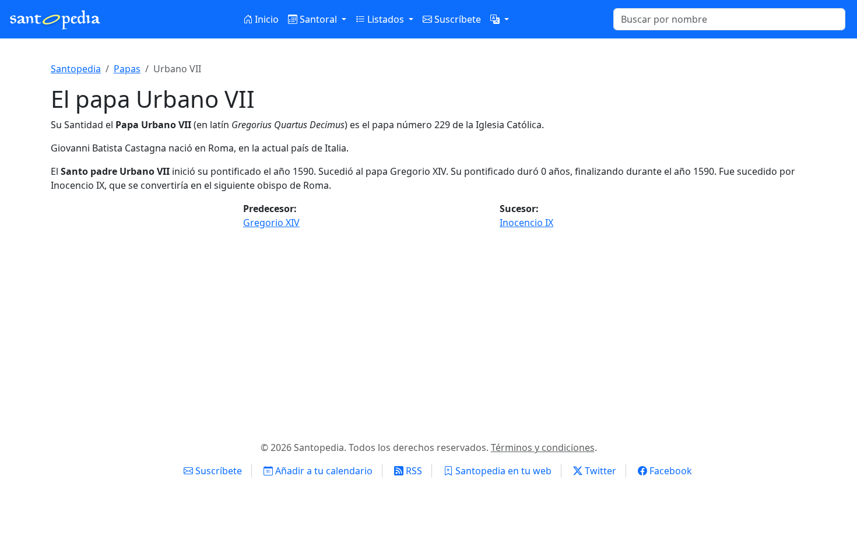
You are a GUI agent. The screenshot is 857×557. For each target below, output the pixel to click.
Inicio (265, 19)
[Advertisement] (428, 331)
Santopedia (76, 68)
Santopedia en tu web (502, 470)
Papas (127, 68)
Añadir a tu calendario (323, 470)
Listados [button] (385, 19)
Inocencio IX (526, 222)
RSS (412, 470)
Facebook (669, 470)
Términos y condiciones (543, 447)
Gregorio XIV (271, 222)
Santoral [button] (318, 19)
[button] (500, 19)
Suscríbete (456, 19)
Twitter (599, 470)
